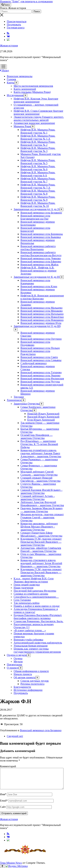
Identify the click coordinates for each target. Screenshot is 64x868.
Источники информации (28, 690)
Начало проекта (23, 674)
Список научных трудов (34, 680)
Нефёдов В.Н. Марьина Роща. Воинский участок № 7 (37, 180)
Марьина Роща (22, 126)
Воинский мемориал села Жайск (39, 264)
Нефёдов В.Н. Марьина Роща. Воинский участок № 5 (37, 162)
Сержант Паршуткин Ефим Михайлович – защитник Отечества (41, 534)
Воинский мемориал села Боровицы (41, 234)
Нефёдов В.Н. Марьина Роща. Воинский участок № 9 (37, 198)
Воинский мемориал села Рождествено (35, 353)
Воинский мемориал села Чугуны (40, 381)
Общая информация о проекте (31, 671)
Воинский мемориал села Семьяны (40, 360)
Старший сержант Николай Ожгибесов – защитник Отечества (40, 479)
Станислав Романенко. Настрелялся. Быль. (38, 621)
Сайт (3, 806)
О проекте (13, 667)
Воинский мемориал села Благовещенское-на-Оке (35, 217)
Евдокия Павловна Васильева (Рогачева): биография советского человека (38, 617)
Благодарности (22, 686)
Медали (18, 661)
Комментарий (8, 766)
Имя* (3, 794)
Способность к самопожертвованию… (36, 596)
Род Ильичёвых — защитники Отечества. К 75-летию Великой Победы (39, 444)
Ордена (18, 658)
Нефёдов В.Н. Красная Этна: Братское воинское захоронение (36, 100)
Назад (5, 70)
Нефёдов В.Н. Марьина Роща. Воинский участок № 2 (37, 143)
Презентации (14, 664)
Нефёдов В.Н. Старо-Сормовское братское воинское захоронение (38, 112)
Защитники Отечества (27, 403)
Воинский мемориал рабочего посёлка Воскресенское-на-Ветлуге (40, 254)
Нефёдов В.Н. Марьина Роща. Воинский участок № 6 (37, 168)
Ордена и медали (17, 655)
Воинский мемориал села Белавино (41, 212)
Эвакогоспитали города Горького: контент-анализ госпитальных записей (39, 118)
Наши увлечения (23, 587)
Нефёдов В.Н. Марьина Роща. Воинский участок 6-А (37, 174)
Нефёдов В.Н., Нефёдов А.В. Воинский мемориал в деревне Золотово (38, 270)
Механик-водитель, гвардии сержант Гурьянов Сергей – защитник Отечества (42, 517)
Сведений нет (15, 736)
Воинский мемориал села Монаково (41, 310)
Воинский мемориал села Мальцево (41, 307)
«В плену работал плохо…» (30, 630)
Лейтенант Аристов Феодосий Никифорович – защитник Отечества (42, 504)
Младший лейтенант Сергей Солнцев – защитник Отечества (39, 473)
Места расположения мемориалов (33, 85)
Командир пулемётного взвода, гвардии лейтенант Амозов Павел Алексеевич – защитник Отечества (40, 453)
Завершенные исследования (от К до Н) (37, 276)
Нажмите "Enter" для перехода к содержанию (26, 1)
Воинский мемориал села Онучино (41, 338)
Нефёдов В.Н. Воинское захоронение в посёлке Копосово (42, 297)
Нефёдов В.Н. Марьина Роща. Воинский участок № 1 (37, 131)
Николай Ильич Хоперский (43, 413)
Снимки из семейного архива (31, 593)
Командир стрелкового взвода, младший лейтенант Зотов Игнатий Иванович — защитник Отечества (41, 563)
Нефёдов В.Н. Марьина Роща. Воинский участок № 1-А (37, 137)
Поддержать (14, 24)
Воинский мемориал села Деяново (40, 258)
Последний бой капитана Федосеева (35, 590)
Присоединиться (16, 21)
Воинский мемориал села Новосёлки (42, 317)
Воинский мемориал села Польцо (40, 348)
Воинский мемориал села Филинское (42, 378)
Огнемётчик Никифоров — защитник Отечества (36, 437)
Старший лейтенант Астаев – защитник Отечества (37, 498)
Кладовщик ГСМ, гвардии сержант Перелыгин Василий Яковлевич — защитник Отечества (41, 541)
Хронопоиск (14, 400)
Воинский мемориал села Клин (38, 286)
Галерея (11, 79)
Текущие (19, 396)
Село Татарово (22, 599)
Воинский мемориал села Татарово (41, 372)
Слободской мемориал (33, 363)
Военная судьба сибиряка (28, 639)
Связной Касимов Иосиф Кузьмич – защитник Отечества (41, 491)
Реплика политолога (32, 683)
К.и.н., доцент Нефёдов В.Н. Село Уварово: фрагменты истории (34, 580)
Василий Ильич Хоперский (43, 416)
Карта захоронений (25, 89)
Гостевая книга (15, 27)
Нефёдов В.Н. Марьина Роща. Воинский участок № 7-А (37, 186)
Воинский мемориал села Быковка (40, 237)
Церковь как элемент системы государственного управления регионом (37, 650)
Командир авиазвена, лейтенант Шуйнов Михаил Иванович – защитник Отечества (39, 526)
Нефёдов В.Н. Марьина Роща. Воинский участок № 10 (37, 204)
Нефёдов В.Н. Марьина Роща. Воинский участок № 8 (37, 192)
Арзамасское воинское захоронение (34, 123)
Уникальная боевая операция (30, 645)
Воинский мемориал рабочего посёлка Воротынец (38, 248)
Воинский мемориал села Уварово (40, 375)
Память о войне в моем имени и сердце (37, 606)
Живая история (9, 45)
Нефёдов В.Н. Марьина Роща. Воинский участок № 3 (37, 149)
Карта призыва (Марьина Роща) (32, 92)
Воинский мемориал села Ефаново (40, 261)
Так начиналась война (26, 603)
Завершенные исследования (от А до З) (36, 209)
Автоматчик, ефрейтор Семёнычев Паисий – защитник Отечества (40, 549)
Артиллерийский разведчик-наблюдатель (38, 642)
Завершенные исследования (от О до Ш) (37, 326)
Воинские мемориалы (19, 76)
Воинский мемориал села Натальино (41, 313)
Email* (4, 800)
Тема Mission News (11, 862)
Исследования (15, 95)
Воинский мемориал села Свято (39, 357)
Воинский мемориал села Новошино (41, 320)
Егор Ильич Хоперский (41, 419)
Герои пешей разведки (27, 584)
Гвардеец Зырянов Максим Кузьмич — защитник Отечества (41, 510)
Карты (10, 82)
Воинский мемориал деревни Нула (40, 323)
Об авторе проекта (24, 677)
